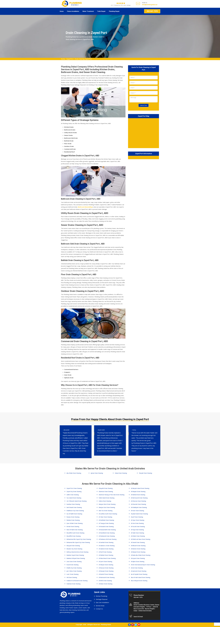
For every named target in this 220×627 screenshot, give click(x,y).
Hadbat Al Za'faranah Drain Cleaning (77, 580)
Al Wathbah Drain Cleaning (106, 520)
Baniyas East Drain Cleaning (107, 507)
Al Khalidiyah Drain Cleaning (139, 507)
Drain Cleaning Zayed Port (83, 59)
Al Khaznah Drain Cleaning (138, 504)
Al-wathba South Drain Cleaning (108, 514)
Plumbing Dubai (106, 624)
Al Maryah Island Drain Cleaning (140, 488)
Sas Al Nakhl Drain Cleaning (74, 514)
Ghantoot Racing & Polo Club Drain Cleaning (111, 494)
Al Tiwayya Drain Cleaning (106, 523)
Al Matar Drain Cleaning (105, 584)
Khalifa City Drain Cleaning (74, 568)
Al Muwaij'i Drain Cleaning (106, 571)
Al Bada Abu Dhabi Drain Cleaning (140, 555)
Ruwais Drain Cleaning (73, 517)
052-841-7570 (152, 11)
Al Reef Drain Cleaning (105, 552)
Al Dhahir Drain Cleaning (138, 536)
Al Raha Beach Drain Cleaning (107, 558)
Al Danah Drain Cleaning (138, 542)
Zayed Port (69, 59)
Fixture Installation (73, 11)
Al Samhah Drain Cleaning (106, 542)
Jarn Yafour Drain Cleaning (74, 571)
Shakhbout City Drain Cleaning (75, 510)
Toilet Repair (101, 11)
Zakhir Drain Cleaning (73, 494)
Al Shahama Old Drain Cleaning (107, 539)
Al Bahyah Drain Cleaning (138, 552)
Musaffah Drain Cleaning (74, 536)
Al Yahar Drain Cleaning (105, 517)
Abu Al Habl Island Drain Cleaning (140, 577)
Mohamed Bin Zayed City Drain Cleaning (78, 542)
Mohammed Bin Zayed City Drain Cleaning (79, 539)
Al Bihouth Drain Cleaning (138, 545)
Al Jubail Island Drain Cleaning (139, 514)
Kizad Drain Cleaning (72, 565)
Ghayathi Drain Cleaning (106, 488)
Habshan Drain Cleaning (73, 584)
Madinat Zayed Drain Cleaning (75, 555)
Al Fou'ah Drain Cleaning (138, 526)
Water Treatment (88, 11)
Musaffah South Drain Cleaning (75, 533)
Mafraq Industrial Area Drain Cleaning (77, 552)
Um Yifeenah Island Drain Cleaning (77, 501)
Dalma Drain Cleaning (105, 501)
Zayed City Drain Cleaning (74, 491)
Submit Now (143, 105)
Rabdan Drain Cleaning (73, 520)
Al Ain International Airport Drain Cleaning (143, 565)
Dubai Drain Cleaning (121, 473)
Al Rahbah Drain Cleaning (106, 555)
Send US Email (138, 616)
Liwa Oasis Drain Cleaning (74, 561)
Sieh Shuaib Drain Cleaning (74, 507)
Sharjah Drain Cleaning (145, 473)
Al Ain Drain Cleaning (137, 568)
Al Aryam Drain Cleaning (138, 558)
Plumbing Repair (114, 11)
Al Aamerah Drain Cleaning (138, 571)
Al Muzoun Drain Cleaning (106, 568)
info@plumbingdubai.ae (149, 4)
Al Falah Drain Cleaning (137, 533)
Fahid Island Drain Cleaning (106, 498)
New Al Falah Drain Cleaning (75, 529)
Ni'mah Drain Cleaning (73, 526)
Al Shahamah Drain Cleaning (107, 536)
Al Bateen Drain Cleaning (138, 549)
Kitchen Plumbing (101, 596)
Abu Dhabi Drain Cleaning (74, 473)
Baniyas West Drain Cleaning (107, 504)
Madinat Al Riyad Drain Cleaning (76, 558)
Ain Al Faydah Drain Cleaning (139, 574)
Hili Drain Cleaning (72, 577)
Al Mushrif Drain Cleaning (106, 574)
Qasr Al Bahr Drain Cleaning (75, 523)
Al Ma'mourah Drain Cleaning (139, 498)
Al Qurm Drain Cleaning (105, 561)
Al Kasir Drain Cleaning (137, 510)
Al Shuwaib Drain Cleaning (106, 526)
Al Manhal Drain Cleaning (138, 494)
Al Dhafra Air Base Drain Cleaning (140, 539)
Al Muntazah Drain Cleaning (107, 577)
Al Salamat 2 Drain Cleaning (107, 545)
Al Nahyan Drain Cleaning (106, 565)
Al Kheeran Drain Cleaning (138, 501)
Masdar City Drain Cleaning (74, 549)
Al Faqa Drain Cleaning (137, 529)
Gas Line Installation (102, 602)
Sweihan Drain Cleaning (73, 504)
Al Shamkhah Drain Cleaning (107, 533)
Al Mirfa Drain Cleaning (105, 580)
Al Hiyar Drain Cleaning (137, 520)
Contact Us (99, 609)
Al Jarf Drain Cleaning (137, 517)
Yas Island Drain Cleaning (74, 498)
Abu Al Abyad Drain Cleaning (139, 580)
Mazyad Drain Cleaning (73, 545)
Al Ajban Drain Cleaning (137, 561)
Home (62, 11)
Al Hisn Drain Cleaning (137, 523)
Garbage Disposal (101, 599)
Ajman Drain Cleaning (97, 473)
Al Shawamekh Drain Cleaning (107, 529)
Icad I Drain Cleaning (72, 574)
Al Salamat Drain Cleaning (106, 549)
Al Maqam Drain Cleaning (138, 491)
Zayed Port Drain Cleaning (74, 488)
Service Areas (100, 606)
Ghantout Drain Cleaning (106, 491)
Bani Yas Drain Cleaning (105, 510)
